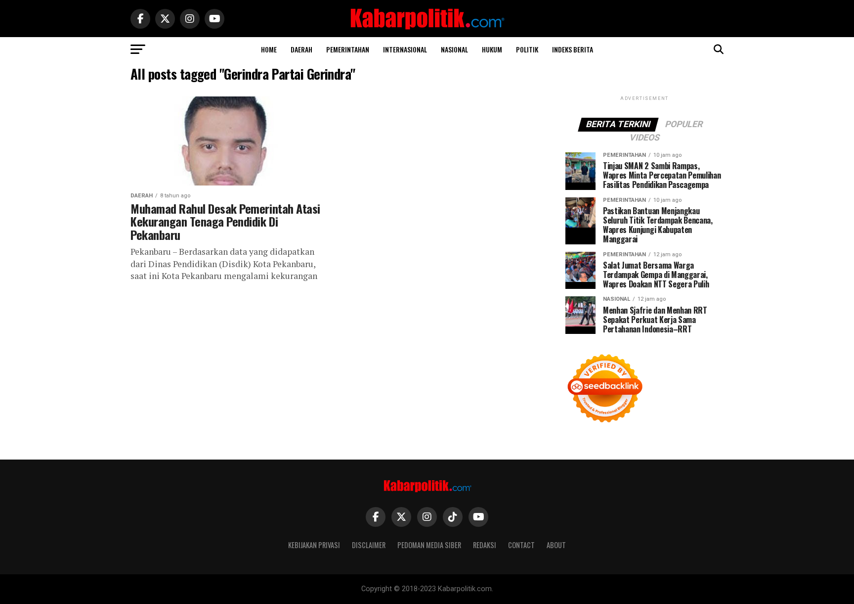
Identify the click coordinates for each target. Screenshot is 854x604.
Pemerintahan (347, 49)
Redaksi (484, 545)
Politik (527, 49)
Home (269, 49)
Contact (521, 545)
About (556, 545)
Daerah (301, 49)
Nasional (454, 49)
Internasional (405, 49)
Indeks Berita (572, 49)
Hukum (492, 49)
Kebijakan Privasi (314, 545)
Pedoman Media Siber (429, 545)
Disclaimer (368, 545)
